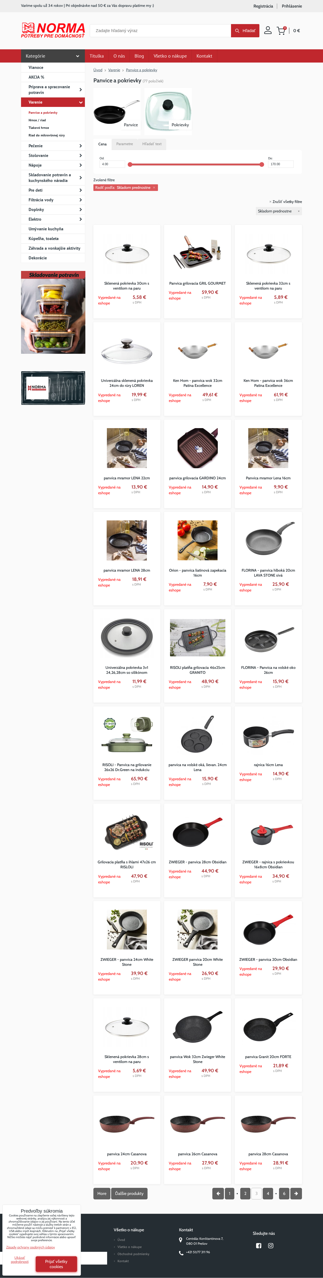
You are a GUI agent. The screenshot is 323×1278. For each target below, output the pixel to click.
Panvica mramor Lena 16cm (268, 478)
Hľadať (249, 30)
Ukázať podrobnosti (20, 1260)
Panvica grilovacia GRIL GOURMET (197, 283)
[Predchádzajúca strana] (218, 1193)
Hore (101, 1193)
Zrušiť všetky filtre (287, 201)
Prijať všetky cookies (56, 1264)
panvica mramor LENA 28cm (127, 570)
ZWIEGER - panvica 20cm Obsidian (268, 959)
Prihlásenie (292, 6)
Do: (270, 158)
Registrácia (263, 6)
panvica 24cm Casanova (127, 1154)
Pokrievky (180, 124)
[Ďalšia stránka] (296, 1193)
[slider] (130, 164)
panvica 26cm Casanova (197, 1154)
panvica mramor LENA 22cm (127, 478)
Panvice (131, 124)
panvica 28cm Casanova (268, 1154)
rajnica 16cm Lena (268, 765)
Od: (102, 158)
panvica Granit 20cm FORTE (268, 1056)
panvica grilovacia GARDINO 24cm (197, 478)
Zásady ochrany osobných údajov (30, 1247)
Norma (53, 388)
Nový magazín (53, 319)
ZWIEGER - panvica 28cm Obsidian (198, 862)
